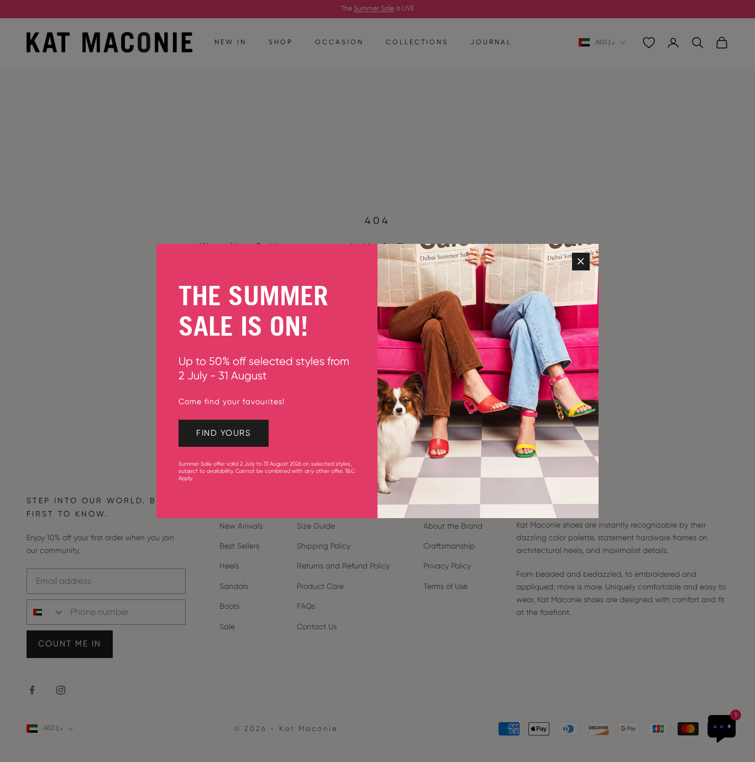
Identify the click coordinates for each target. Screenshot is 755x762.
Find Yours (223, 433)
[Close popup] (581, 261)
